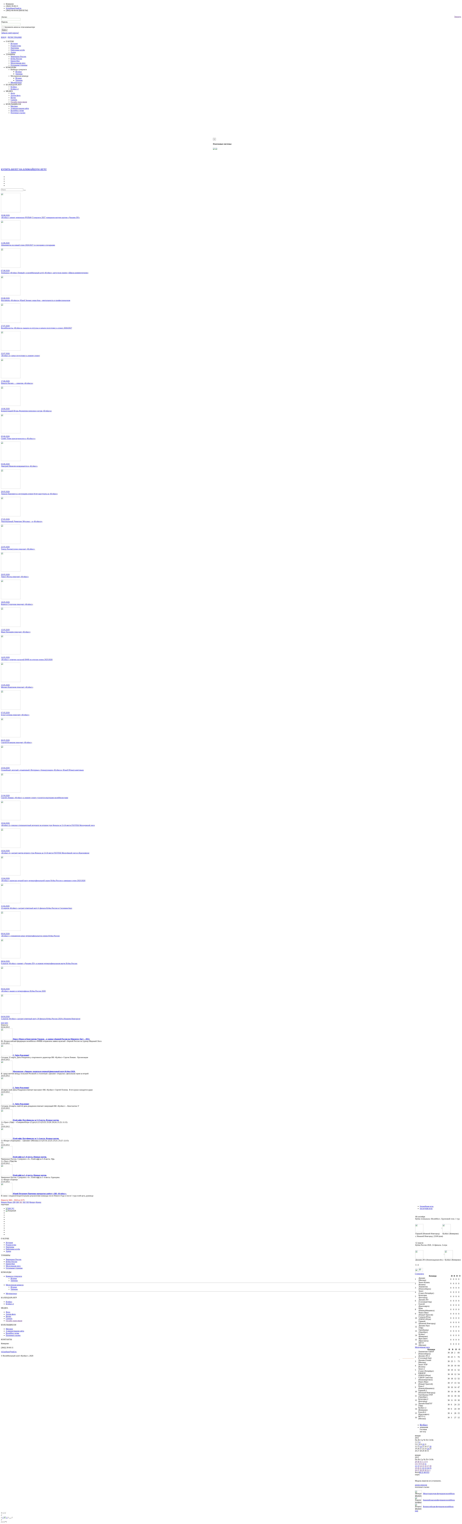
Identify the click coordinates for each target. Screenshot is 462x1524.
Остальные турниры (19, 65)
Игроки (18, 72)
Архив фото (15, 95)
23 (426, 1468)
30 (418, 1462)
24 (428, 1449)
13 (418, 1466)
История (14, 44)
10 (423, 1444)
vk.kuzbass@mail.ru (13, 8)
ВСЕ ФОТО (424, 1472)
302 (24, 1202)
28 (421, 1470)
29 (416, 1462)
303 (27, 1202)
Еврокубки (15, 61)
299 (14, 1202)
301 (20, 1202)
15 (423, 1466)
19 (416, 1468)
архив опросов (421, 1485)
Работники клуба (18, 50)
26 (416, 1470)
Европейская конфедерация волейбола (439, 1500)
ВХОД (3, 37)
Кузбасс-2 (15, 89)
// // (5, 1518)
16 (426, 1466)
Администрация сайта (20, 108)
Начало (4, 1202)
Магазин (14, 106)
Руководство (16, 46)
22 (423, 1468)
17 (428, 1466)
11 (425, 1464)
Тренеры (18, 74)
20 (418, 1468)
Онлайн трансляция (19, 102)
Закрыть (457, 17)
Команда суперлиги (14, 1276)
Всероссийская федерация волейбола (438, 1507)
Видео (13, 98)
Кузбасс (14, 87)
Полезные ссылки (18, 113)
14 (421, 1446)
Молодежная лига (18, 63)
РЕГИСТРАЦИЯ (15, 37)
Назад (9, 1202)
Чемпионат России (18, 56)
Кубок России (16, 59)
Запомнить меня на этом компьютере (19, 27)
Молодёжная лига (422, 1347)
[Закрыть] (10, 1518)
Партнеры (15, 48)
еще (416, 1511)
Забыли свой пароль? (10, 33)
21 (421, 1468)
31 (421, 1462)
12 (416, 1466)
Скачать (14, 100)
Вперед (32, 1202)
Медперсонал (16, 82)
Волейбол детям (17, 111)
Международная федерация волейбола (439, 1494)
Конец (38, 1202)
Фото (13, 93)
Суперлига (419, 1274)
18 (430, 1446)
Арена (13, 52)
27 (418, 1470)
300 (17, 1202)
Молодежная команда (14, 1285)
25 (430, 1468)
